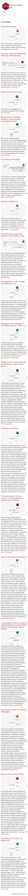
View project (14, 87)
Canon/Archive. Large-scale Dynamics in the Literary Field (12, 235)
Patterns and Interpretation (12, 92)
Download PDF (13, 49)
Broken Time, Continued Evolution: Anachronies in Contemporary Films (11, 119)
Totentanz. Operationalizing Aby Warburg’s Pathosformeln (13, 54)
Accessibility (15, 894)
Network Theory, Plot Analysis (12, 774)
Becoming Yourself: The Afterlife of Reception (13, 711)
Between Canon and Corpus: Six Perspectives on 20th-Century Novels (13, 364)
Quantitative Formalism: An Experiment (12, 839)
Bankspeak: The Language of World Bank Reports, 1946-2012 (13, 324)
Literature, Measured (9, 201)
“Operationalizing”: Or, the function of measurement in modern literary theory (12, 498)
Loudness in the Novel (9, 428)
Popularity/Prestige (8, 26)
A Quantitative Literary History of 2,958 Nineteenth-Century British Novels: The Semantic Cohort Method (14, 626)
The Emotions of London (10, 159)
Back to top (23, 894)
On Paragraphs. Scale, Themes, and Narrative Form (13, 282)
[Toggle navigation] (4, 11)
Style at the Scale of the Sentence (14, 557)
